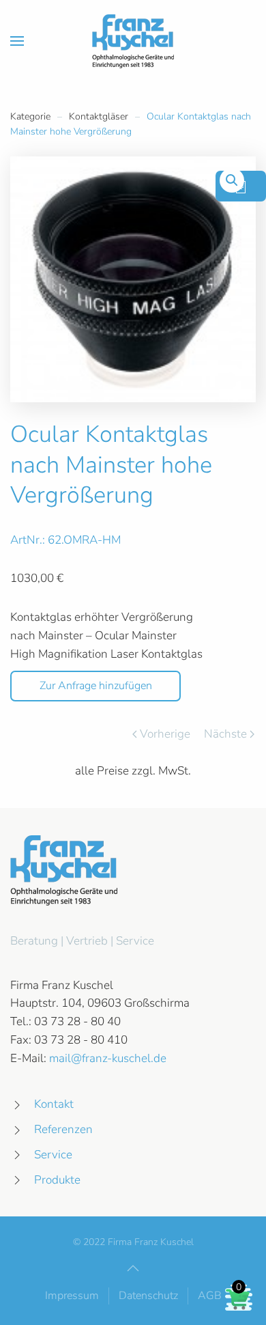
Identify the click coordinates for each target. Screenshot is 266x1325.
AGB (210, 1295)
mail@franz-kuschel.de (107, 1058)
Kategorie (30, 116)
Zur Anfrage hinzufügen (96, 685)
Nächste (225, 734)
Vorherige (165, 734)
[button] (17, 41)
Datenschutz (148, 1295)
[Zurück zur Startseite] (133, 41)
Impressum (72, 1295)
